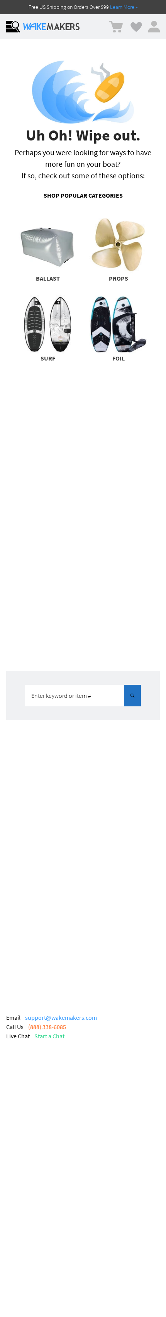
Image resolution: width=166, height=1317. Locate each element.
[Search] (132, 695)
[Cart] (116, 27)
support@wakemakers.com (61, 1017)
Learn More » (124, 6)
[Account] (154, 26)
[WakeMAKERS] (51, 26)
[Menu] (13, 26)
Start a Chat (49, 1036)
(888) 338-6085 (47, 1027)
